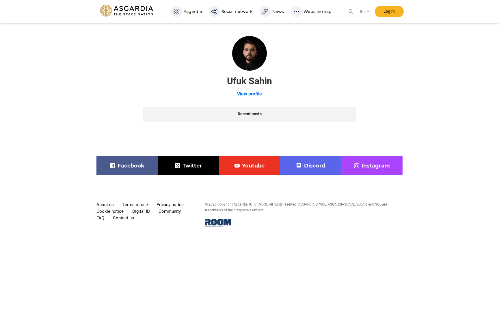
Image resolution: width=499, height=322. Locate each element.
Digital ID (141, 211)
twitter (192, 166)
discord (314, 166)
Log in (389, 11)
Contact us (123, 218)
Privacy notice (170, 204)
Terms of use (135, 204)
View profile (249, 94)
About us (105, 204)
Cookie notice (110, 211)
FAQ (100, 218)
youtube (253, 166)
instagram (376, 166)
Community (170, 211)
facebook (131, 166)
